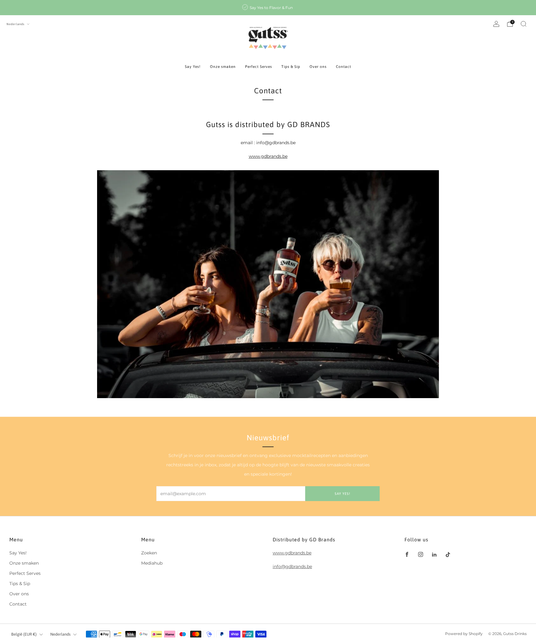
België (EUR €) (24, 634)
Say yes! (342, 493)
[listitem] (268, 7)
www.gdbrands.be (268, 156)
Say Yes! (193, 66)
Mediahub (152, 563)
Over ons (318, 66)
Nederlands (16, 24)
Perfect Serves (258, 66)
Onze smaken (223, 66)
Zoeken (149, 553)
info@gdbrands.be (292, 566)
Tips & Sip (290, 66)
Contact (343, 66)
